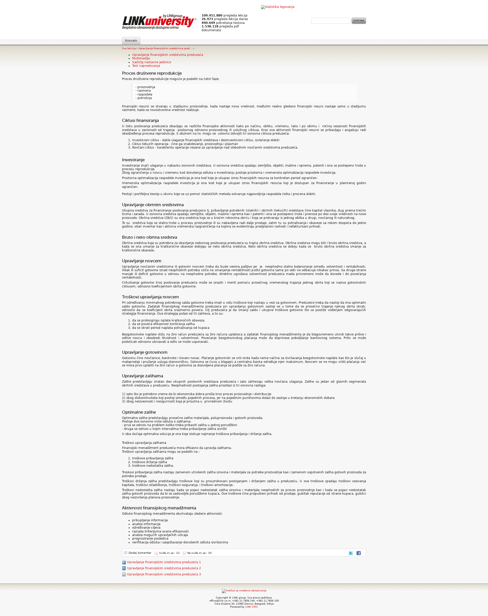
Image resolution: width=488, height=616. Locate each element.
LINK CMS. (251, 606)
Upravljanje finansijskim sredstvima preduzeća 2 (164, 568)
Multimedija (141, 58)
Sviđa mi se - (169, 553)
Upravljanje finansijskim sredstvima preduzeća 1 (164, 562)
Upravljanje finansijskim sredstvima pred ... (166, 48)
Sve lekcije (129, 48)
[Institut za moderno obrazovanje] (244, 590)
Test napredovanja (146, 66)
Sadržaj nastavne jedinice (151, 62)
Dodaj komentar (140, 553)
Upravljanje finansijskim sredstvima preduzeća (167, 55)
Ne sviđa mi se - (199, 553)
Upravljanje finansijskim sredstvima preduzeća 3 (164, 574)
